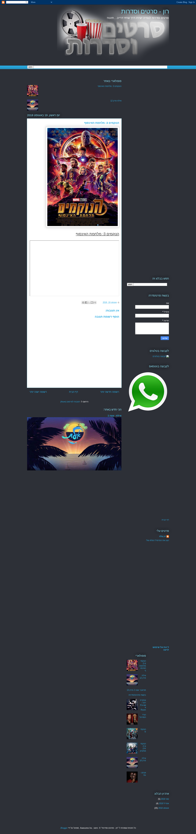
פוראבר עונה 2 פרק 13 (136, 690)
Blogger (64, 828)
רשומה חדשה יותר (109, 392)
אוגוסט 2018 (163, 808)
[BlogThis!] (91, 302)
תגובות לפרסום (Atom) (70, 402)
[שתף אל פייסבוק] (86, 302)
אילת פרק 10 (143, 759)
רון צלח (162, 536)
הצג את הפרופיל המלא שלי (157, 540)
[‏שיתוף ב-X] (88, 302)
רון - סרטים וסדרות (145, 11)
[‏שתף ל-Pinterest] (83, 302)
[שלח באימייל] (94, 302)
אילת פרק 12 (115, 101)
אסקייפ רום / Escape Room (143, 705)
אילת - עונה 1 (114, 415)
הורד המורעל (142, 716)
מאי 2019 (165, 799)
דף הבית (73, 392)
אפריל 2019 (164, 803)
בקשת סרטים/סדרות (137, 695)
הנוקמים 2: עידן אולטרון (143, 747)
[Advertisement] (148, 118)
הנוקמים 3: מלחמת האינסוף (109, 86)
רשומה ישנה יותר (38, 392)
